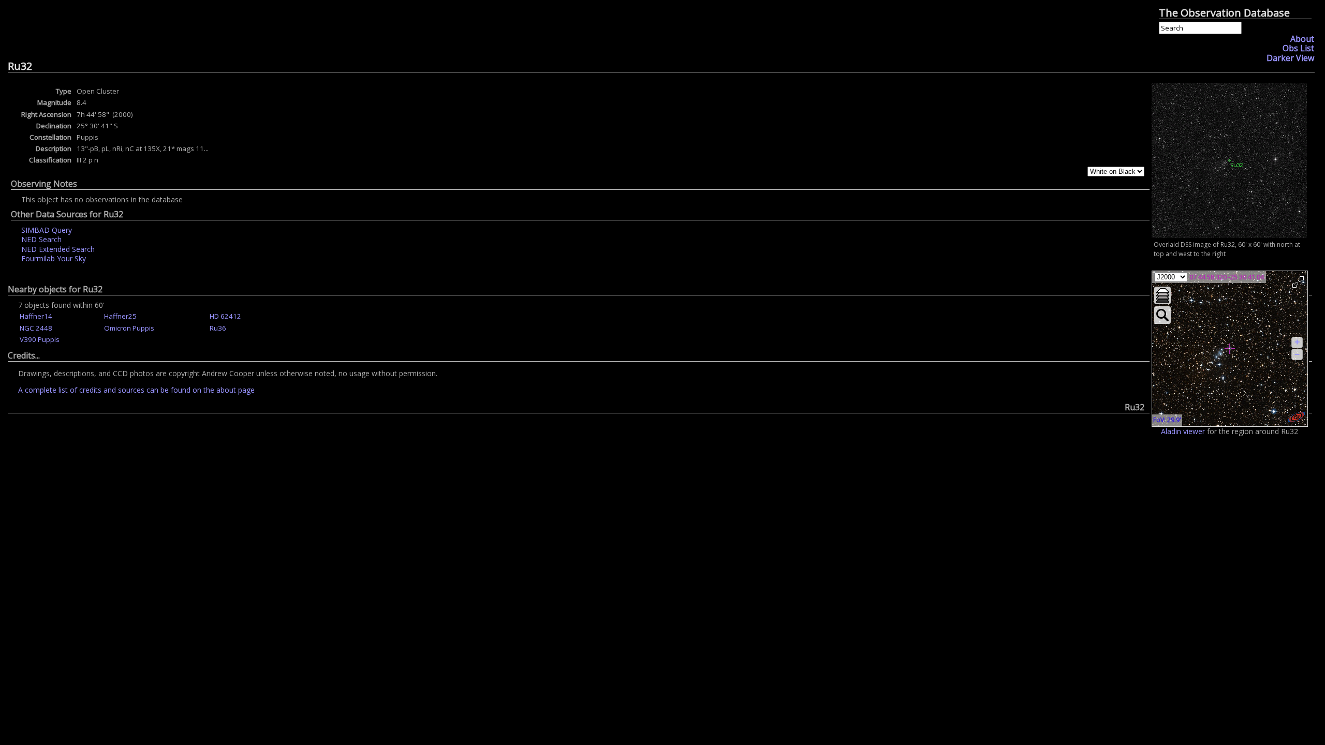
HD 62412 (225, 316)
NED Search (41, 239)
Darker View (1290, 58)
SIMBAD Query (46, 230)
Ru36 (218, 328)
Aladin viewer (1183, 431)
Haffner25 (120, 316)
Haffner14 (36, 316)
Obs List (1298, 48)
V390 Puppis (40, 339)
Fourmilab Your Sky (53, 258)
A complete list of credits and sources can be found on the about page (136, 390)
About (1302, 38)
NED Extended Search (58, 249)
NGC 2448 (36, 328)
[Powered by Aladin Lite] (1296, 417)
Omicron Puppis (129, 328)
